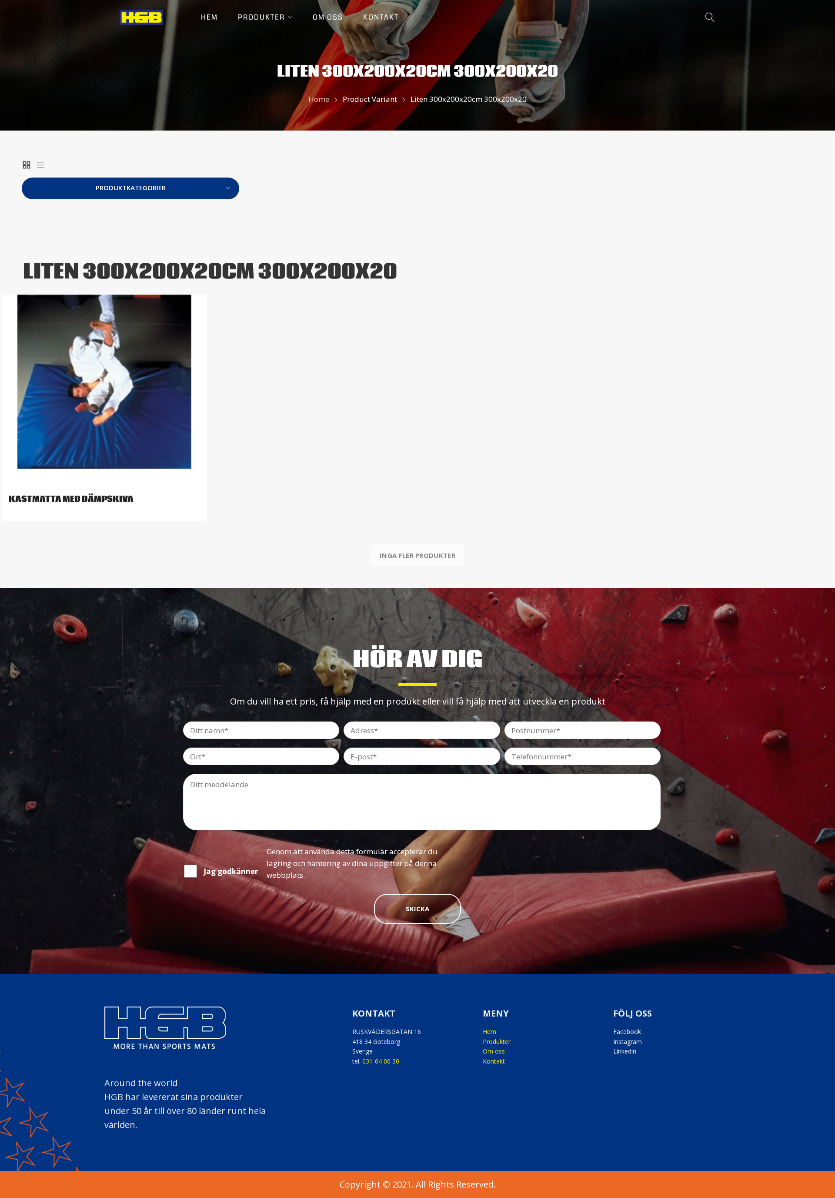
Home (318, 99)
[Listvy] (40, 165)
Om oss (494, 1051)
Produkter (497, 1041)
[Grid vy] (26, 164)
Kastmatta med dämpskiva (71, 499)
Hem (489, 1031)
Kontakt (494, 1061)
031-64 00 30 (380, 1061)
